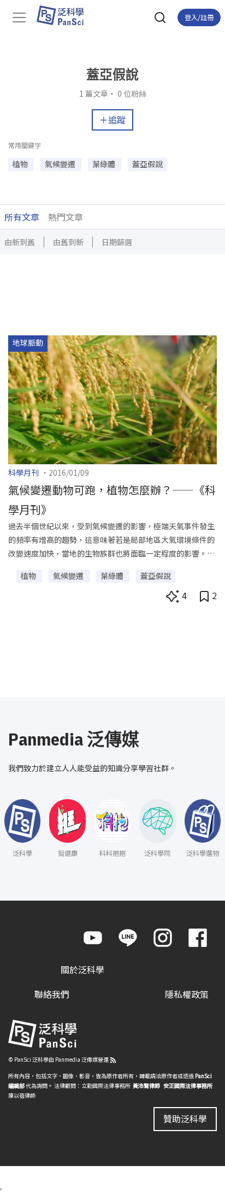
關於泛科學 (82, 969)
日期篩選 (117, 241)
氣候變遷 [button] (61, 163)
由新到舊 (19, 241)
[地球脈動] (112, 398)
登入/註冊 (199, 17)
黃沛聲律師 (146, 1085)
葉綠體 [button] (104, 163)
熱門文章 (65, 216)
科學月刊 (23, 472)
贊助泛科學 (185, 1118)
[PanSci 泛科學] (65, 15)
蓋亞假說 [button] (147, 163)
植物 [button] (21, 163)
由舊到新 (68, 241)
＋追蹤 (112, 119)
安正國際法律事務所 (187, 1085)
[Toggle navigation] (19, 17)
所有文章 (21, 216)
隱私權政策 (187, 994)
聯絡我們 (51, 994)
